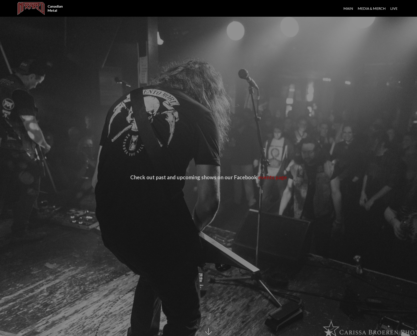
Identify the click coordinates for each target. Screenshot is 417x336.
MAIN (348, 8)
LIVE (393, 8)
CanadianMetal (55, 8)
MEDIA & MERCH (372, 8)
